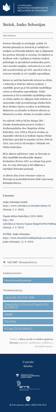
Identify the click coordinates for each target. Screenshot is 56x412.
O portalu (28, 361)
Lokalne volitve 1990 (19, 297)
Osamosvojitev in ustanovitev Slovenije (26, 306)
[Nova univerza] (28, 399)
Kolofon (28, 366)
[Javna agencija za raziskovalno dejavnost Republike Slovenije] (28, 386)
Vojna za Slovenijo (18, 328)
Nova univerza (18, 404)
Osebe (8, 314)
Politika (10, 321)
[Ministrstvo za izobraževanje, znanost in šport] (28, 376)
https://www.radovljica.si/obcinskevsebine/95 (27, 205)
